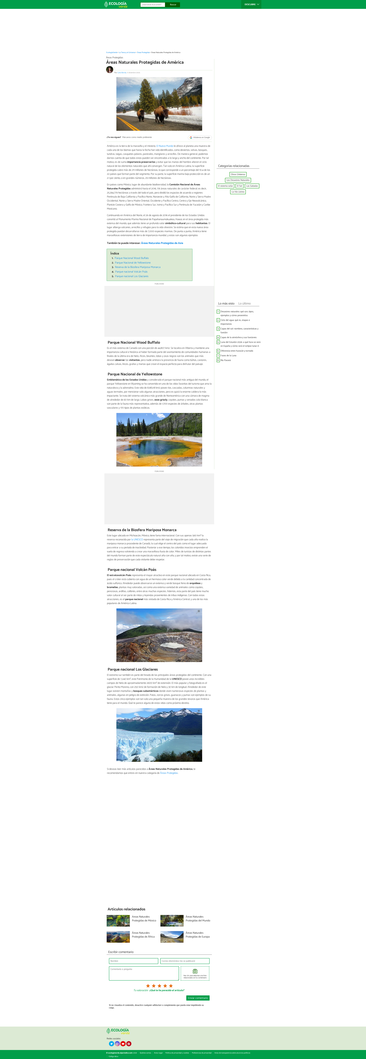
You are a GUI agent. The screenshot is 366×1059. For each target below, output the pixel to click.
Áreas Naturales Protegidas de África (143, 935)
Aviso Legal (158, 1053)
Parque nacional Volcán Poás (131, 272)
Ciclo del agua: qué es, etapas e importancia (235, 322)
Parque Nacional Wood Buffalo (132, 258)
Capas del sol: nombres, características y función (239, 331)
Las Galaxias (252, 186)
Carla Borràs (121, 72)
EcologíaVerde (111, 52)
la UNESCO (137, 539)
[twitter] (111, 1043)
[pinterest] (128, 1043)
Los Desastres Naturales (238, 180)
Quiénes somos (145, 1053)
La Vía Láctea (238, 192)
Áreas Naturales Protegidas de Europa (198, 935)
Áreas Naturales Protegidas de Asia (162, 243)
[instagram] (117, 1043)
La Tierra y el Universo (127, 52)
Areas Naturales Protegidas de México (144, 919)
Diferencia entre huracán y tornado (237, 351)
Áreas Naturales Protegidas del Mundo (198, 919)
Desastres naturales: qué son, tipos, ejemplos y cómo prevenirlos (237, 313)
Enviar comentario (198, 998)
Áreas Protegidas (143, 52)
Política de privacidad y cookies (177, 1053)
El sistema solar (225, 186)
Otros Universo (238, 174)
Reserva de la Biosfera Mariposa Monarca (137, 267)
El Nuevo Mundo (164, 146)
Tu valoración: (140, 990)
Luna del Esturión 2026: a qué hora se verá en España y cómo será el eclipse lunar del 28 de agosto (240, 344)
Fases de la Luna (228, 356)
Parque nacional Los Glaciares (131, 276)
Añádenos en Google (201, 137)
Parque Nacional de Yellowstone (133, 262)
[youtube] (123, 1043)
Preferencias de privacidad (202, 1053)
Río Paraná (226, 360)
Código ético (113, 1056)
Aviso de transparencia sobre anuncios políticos (232, 1053)
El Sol (239, 186)
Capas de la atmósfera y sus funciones (239, 337)
